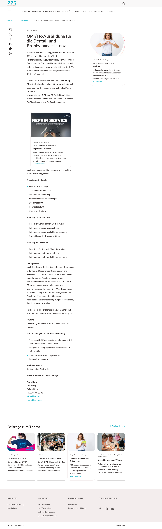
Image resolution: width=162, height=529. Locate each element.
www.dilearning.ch (35, 400)
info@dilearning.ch (35, 396)
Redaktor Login (120, 526)
